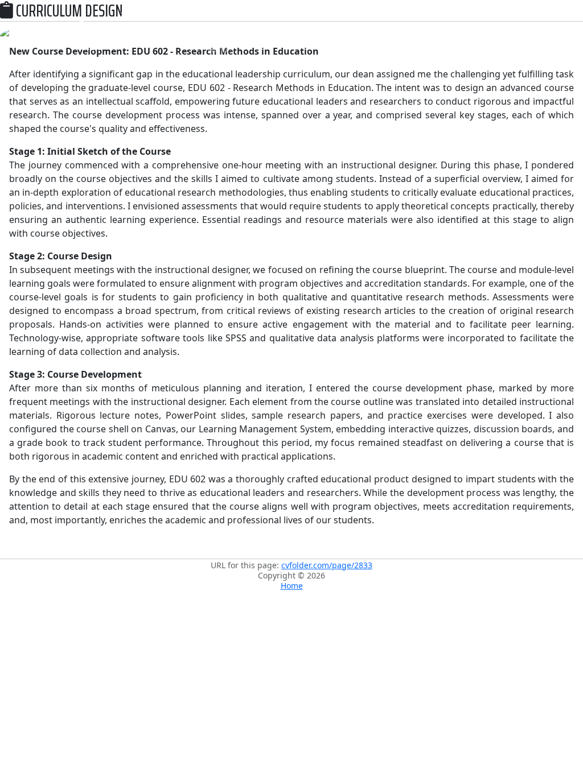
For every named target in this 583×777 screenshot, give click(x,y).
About (131, 25)
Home (292, 585)
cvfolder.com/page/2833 (326, 565)
